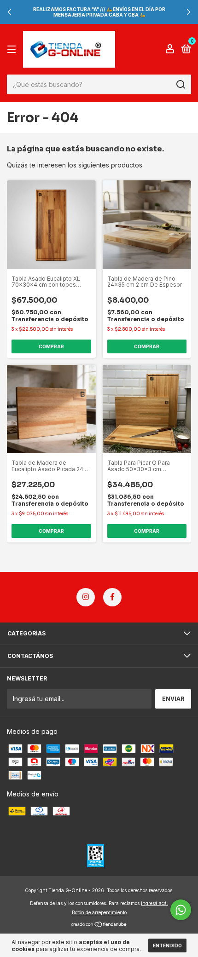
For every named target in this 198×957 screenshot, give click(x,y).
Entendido (167, 945)
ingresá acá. (154, 903)
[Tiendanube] (99, 925)
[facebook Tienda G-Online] (112, 597)
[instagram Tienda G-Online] (85, 597)
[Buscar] (180, 84)
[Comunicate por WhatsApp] (180, 909)
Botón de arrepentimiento (99, 912)
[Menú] (13, 49)
